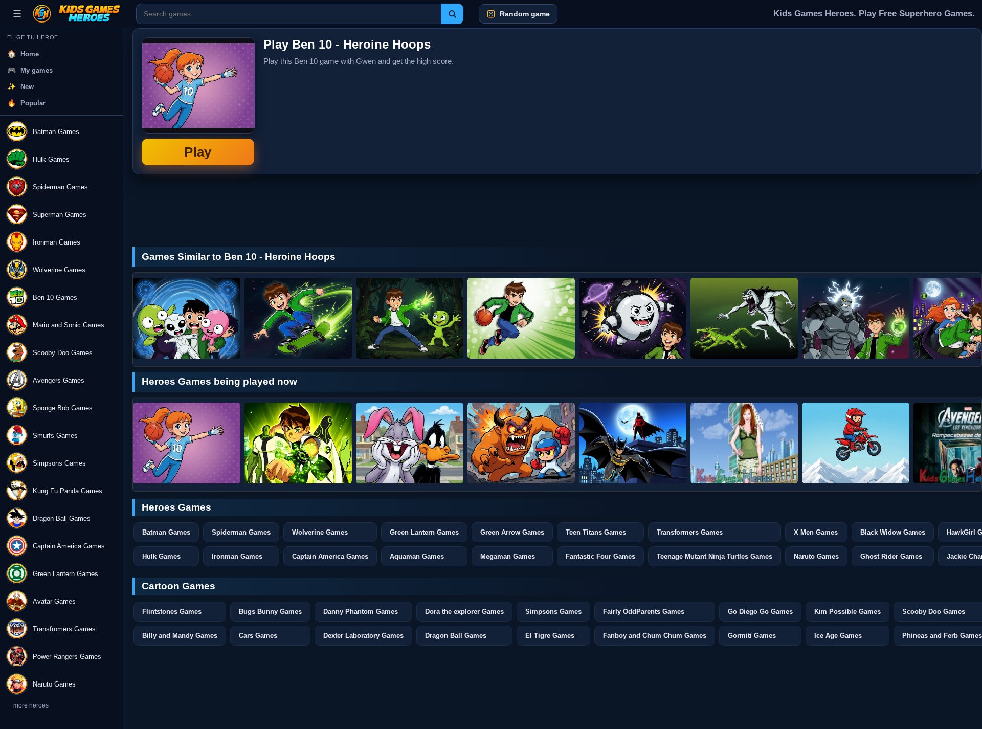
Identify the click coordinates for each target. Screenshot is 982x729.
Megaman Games (507, 556)
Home (29, 54)
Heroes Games (176, 507)
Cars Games (258, 635)
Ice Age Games (838, 635)
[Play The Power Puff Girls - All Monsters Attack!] (521, 443)
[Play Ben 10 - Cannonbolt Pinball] (632, 318)
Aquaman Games (417, 556)
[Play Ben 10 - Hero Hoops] (521, 318)
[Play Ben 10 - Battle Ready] (298, 443)
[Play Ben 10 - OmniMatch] (409, 318)
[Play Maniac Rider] (855, 443)
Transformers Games (690, 532)
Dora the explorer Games (464, 611)
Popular (33, 103)
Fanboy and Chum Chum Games (654, 635)
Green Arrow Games (512, 532)
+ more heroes (28, 705)
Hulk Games (161, 556)
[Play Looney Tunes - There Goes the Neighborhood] (409, 443)
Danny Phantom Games (360, 611)
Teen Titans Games (596, 532)
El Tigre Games (549, 635)
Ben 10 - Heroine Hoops (198, 101)
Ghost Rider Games (891, 556)
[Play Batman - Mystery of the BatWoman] (632, 443)
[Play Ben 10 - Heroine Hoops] (186, 443)
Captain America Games (330, 556)
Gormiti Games (752, 635)
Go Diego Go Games (760, 611)
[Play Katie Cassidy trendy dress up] (744, 443)
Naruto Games (816, 556)
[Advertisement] (896, 101)
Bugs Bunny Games (270, 611)
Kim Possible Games (847, 611)
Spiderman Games (241, 532)
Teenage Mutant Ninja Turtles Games (714, 556)
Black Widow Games (892, 532)
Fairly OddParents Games (643, 611)
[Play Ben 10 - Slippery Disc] (186, 318)
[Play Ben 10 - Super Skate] (298, 318)
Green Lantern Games (424, 532)
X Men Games (816, 532)
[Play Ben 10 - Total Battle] (855, 318)
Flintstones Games (172, 611)
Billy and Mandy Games (179, 635)
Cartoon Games (178, 586)
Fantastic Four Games (600, 556)
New (27, 87)
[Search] (452, 14)
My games (36, 70)
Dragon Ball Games (455, 635)
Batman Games (166, 532)
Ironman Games (237, 556)
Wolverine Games (320, 532)
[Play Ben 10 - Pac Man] (744, 318)
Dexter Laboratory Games (363, 635)
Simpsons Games (553, 611)
